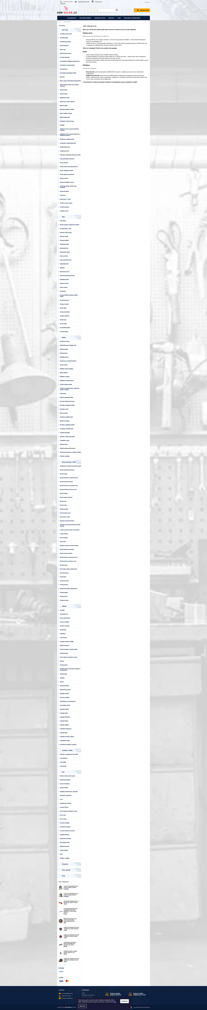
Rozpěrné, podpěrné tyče (66, 417)
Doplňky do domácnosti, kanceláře (69, 791)
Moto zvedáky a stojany (66, 113)
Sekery (62, 681)
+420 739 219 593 (66, 995)
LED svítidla (63, 762)
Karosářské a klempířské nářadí (68, 73)
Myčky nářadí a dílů (65, 117)
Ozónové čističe (64, 807)
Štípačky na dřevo (64, 693)
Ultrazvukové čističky (65, 838)
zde (115, 1002)
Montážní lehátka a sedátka (67, 109)
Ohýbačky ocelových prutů (67, 380)
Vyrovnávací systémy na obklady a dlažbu (70, 452)
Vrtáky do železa (64, 600)
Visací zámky (63, 323)
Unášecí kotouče (64, 573)
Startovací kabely (64, 191)
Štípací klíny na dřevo (65, 689)
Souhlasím (124, 1001)
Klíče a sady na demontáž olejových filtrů (70, 80)
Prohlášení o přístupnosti (88, 995)
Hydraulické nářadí (65, 252)
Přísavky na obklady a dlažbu (67, 405)
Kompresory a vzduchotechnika (68, 361)
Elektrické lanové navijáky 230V (68, 345)
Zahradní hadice (64, 721)
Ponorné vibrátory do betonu (67, 401)
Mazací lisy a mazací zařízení (67, 101)
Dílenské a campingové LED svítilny (69, 754)
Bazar (63, 876)
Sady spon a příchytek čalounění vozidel (70, 155)
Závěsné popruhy (64, 207)
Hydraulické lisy (64, 248)
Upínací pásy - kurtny (65, 199)
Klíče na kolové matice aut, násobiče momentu (69, 85)
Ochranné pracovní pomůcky (67, 275)
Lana (61, 799)
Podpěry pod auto (64, 151)
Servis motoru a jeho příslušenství (69, 166)
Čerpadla (62, 610)
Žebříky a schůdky (64, 456)
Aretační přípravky (64, 57)
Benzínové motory (64, 341)
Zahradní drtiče (64, 713)
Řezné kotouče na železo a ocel (68, 561)
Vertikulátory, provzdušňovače (68, 701)
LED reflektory (63, 758)
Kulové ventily (63, 365)
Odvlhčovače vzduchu (65, 803)
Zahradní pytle (63, 732)
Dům (63, 772)
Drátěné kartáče (64, 509)
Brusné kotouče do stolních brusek (69, 477)
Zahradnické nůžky (65, 740)
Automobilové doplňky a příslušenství (69, 61)
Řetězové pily (63, 674)
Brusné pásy (63, 501)
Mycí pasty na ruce (64, 271)
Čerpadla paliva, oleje (65, 228)
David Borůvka (146, 1007)
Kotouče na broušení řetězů (67, 520)
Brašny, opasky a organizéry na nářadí (69, 224)
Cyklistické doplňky (65, 779)
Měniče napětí (63, 105)
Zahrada (64, 606)
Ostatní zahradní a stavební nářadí (68, 649)
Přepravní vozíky (64, 304)
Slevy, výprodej (66, 870)
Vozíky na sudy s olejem (66, 203)
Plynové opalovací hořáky (66, 397)
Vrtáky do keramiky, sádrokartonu (68, 588)
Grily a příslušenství (65, 618)
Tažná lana (62, 195)
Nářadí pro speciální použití (67, 139)
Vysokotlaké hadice (65, 327)
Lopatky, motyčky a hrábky (67, 641)
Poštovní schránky (64, 823)
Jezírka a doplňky (64, 622)
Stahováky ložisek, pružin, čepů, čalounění (68, 186)
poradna (114, 48)
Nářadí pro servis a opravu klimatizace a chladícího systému (70, 134)
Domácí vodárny (64, 787)
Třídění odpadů (64, 850)
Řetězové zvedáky (64, 421)
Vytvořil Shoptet (137, 1007)
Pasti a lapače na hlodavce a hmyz (68, 657)
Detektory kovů (64, 614)
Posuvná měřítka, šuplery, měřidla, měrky (69, 295)
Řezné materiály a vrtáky (69, 462)
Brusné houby (63, 473)
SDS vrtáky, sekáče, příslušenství (68, 569)
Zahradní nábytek (64, 725)
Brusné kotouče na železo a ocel (68, 489)
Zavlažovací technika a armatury (68, 744)
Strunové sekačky (64, 697)
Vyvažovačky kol (64, 45)
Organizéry (63, 291)
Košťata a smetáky (64, 626)
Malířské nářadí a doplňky (66, 368)
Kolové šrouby (63, 93)
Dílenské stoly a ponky (66, 232)
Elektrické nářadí (64, 244)
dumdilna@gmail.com (67, 993)
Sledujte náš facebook (67, 998)
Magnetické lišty (64, 263)
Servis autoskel (64, 162)
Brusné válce (63, 505)
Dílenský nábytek (64, 240)
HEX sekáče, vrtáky (65, 517)
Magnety (62, 267)
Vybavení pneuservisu (65, 53)
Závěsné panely (64, 331)
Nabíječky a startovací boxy (67, 121)
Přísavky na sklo (64, 409)
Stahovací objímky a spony (67, 182)
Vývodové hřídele (64, 709)
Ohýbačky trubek (64, 279)
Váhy (61, 854)
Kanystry (62, 77)
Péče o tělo (63, 815)
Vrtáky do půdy (64, 592)
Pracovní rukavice (64, 300)
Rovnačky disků (64, 37)
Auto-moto (65, 30)
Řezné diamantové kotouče (67, 549)
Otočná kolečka (64, 653)
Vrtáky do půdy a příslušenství (67, 448)
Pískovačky (63, 393)
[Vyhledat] (117, 10)
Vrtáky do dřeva (64, 584)
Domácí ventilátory (65, 783)
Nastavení (82, 1006)
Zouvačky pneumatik (65, 41)
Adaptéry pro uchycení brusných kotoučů (70, 466)
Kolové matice (63, 90)
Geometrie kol (63, 69)
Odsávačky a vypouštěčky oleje (68, 143)
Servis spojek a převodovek (67, 174)
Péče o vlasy (63, 819)
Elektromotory (63, 353)
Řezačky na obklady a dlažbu (67, 424)
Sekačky (62, 678)
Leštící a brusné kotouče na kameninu (69, 530)
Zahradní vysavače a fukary (67, 736)
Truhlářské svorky (64, 440)
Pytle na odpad (64, 413)
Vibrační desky (64, 444)
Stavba (64, 337)
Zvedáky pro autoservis (66, 33)
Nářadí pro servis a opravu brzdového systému (69, 129)
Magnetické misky (64, 97)
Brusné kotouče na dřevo (66, 481)
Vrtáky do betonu (64, 580)
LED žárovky (63, 766)
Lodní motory (63, 637)
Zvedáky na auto (64, 211)
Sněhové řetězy (64, 178)
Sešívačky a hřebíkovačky (66, 428)
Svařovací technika (65, 312)
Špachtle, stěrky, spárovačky (67, 436)
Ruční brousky (63, 565)
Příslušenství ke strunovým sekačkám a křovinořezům (70, 669)
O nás (83, 993)
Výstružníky (63, 577)
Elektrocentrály (64, 349)
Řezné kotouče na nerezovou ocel (68, 557)
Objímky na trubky (64, 376)
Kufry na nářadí (64, 256)
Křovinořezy (63, 629)
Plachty (62, 661)
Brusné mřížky (63, 493)
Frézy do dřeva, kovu (65, 513)
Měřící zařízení (64, 372)
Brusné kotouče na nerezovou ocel (69, 485)
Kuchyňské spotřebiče (65, 795)
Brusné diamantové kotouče (67, 470)
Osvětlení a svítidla (67, 750)
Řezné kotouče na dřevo (66, 553)
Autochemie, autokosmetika (67, 65)
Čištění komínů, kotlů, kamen (67, 776)
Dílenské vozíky (64, 236)
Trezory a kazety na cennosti (67, 830)
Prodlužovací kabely (65, 826)
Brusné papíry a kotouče (66, 497)
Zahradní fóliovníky (65, 717)
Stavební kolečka (64, 685)
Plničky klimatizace (65, 147)
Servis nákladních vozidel (66, 170)
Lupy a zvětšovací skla (65, 260)
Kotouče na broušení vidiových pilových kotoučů (70, 525)
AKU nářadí (63, 220)
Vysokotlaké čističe (65, 705)
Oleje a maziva (63, 287)
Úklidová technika (64, 846)
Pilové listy (63, 541)
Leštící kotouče (64, 533)
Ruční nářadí (63, 308)
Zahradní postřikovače (65, 728)
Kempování (65, 864)
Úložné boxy (63, 319)
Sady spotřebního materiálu (67, 158)
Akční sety (62, 49)
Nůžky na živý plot (64, 645)
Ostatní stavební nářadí (66, 384)
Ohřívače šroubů (64, 283)
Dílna (63, 217)
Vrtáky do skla (63, 596)
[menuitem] (71, 18)
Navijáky (62, 125)
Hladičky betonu (64, 357)
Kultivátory (63, 633)
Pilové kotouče (64, 537)
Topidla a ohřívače (64, 316)
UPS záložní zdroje (65, 842)
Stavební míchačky (65, 432)
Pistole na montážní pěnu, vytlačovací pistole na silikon (69, 389)
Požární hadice (64, 665)
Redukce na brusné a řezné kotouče (69, 545)
